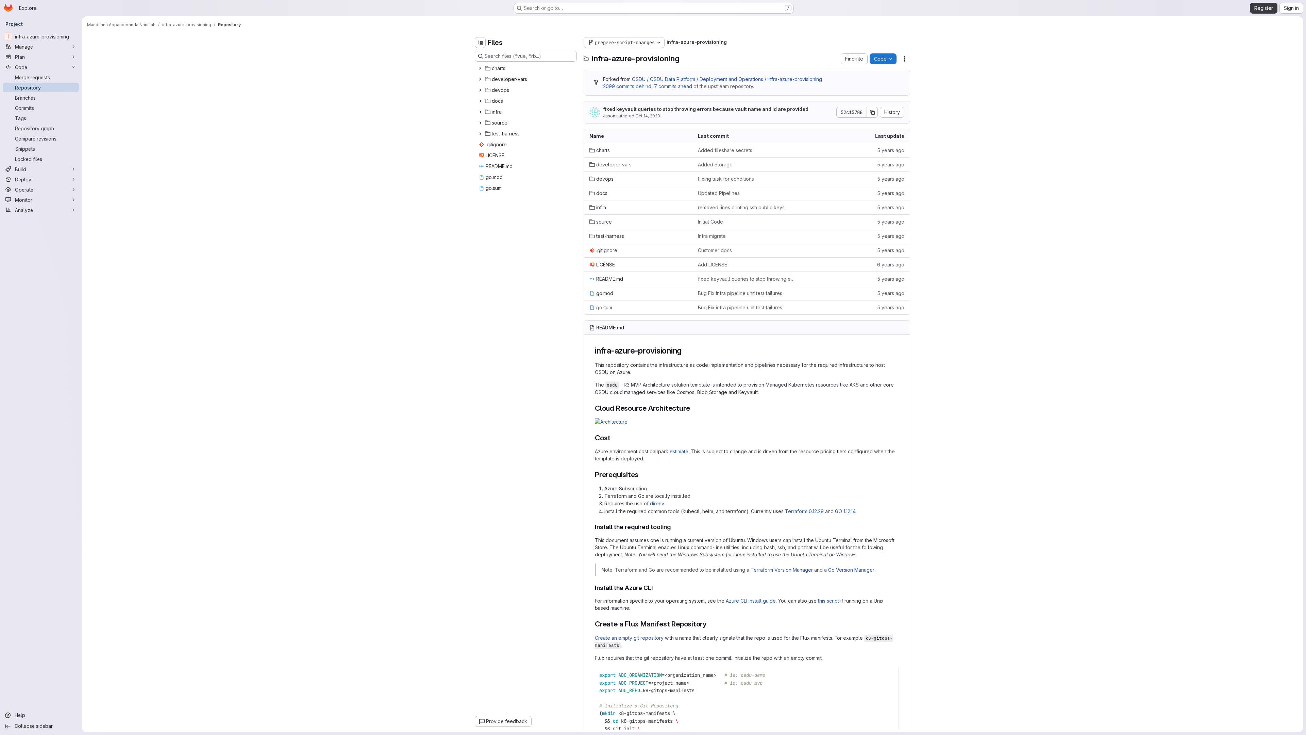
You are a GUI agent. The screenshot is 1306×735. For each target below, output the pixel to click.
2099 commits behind (627, 86)
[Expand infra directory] (480, 112)
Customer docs (715, 250)
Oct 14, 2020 (647, 115)
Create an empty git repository (629, 638)
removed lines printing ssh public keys (741, 207)
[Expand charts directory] (480, 68)
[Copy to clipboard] (890, 675)
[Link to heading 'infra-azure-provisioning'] (686, 351)
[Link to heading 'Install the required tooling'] (674, 526)
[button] (611, 422)
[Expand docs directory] (480, 101)
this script (828, 601)
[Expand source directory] (480, 123)
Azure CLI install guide (751, 601)
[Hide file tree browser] (480, 42)
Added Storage (715, 164)
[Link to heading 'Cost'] (614, 438)
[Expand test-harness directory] (480, 134)
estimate (679, 451)
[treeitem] (526, 68)
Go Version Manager (851, 570)
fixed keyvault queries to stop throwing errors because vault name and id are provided (705, 109)
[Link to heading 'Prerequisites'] (642, 474)
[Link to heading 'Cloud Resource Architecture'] (694, 408)
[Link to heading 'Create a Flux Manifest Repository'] (711, 624)
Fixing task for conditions (726, 179)
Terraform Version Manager (782, 570)
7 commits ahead (673, 86)
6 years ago (890, 264)
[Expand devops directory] (480, 90)
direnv (657, 503)
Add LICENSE (712, 264)
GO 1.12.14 (845, 511)
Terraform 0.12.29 (804, 511)
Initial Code (710, 222)
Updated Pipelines (719, 193)
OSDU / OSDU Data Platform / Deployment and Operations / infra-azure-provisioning (727, 79)
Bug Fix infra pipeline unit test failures (740, 293)
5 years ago (890, 150)
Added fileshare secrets (725, 150)
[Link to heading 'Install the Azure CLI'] (656, 587)
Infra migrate (712, 236)
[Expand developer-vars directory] (480, 79)
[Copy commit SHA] (872, 112)
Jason (609, 115)
